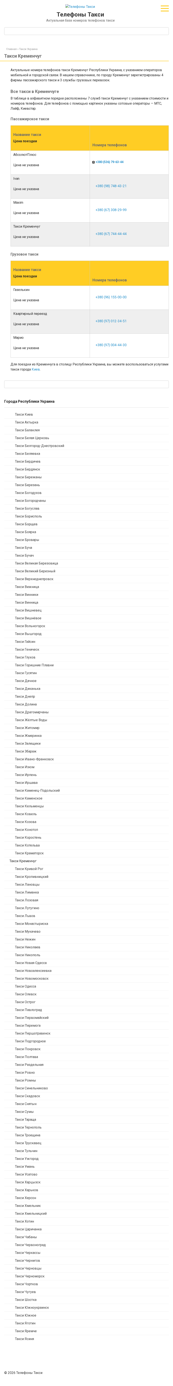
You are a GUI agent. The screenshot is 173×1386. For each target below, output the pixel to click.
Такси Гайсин (25, 642)
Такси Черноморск (30, 1276)
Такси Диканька (27, 689)
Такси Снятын (25, 1104)
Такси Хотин (24, 1221)
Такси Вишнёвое (28, 618)
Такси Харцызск (28, 1182)
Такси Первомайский (32, 1018)
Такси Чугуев (25, 1292)
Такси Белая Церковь (32, 438)
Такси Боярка (25, 532)
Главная (11, 49)
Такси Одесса (25, 986)
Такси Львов (25, 916)
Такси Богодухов (28, 493)
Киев (36, 369)
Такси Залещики (28, 743)
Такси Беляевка (27, 454)
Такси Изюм (24, 767)
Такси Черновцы (28, 1268)
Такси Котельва (27, 845)
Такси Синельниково (31, 1088)
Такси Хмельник (28, 1206)
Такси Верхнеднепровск (34, 579)
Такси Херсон (25, 1198)
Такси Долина (26, 704)
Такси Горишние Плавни (34, 665)
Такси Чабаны (26, 1237)
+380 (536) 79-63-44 (109, 162)
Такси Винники (26, 595)
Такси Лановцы (27, 885)
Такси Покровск (28, 1049)
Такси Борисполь (28, 516)
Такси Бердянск (27, 469)
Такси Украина (28, 49)
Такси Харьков (26, 1190)
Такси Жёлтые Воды (31, 720)
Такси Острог (25, 1002)
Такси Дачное (25, 681)
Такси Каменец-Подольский (37, 790)
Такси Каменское (28, 798)
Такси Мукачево (28, 932)
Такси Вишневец (28, 610)
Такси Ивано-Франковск (34, 759)
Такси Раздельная (29, 1065)
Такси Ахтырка (26, 422)
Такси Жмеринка (28, 736)
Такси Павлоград (28, 1010)
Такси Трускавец (28, 1143)
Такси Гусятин (26, 673)
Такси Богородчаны (30, 501)
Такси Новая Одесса (31, 963)
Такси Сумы (24, 1112)
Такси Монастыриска (31, 924)
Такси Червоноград (30, 1245)
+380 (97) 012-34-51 (111, 321)
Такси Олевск (25, 994)
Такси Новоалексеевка (33, 971)
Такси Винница (26, 602)
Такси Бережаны (28, 477)
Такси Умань (25, 1167)
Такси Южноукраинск (32, 1308)
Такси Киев (24, 414)
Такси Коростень (28, 837)
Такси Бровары (27, 540)
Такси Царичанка (28, 1229)
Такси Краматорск (29, 853)
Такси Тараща (25, 1120)
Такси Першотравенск (32, 1033)
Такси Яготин (25, 1323)
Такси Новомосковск (32, 979)
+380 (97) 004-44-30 (111, 345)
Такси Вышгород (28, 634)
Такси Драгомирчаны (32, 712)
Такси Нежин (25, 939)
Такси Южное (25, 1315)
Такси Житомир (27, 728)
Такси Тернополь (28, 1127)
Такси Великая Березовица (36, 563)
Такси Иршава (26, 783)
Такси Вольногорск (30, 626)
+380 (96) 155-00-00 (111, 297)
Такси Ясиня (24, 1339)
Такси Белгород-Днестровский (39, 446)
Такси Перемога (28, 1026)
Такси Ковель (26, 814)
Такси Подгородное (30, 1041)
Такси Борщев (26, 524)
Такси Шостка (25, 1300)
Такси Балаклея (27, 430)
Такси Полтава (26, 1057)
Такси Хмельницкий (31, 1214)
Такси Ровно (25, 1073)
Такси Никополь (27, 955)
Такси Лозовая (26, 900)
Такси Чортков (26, 1284)
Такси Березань (27, 485)
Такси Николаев (27, 947)
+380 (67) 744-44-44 (111, 234)
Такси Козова (25, 822)
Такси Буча (23, 548)
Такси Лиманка (27, 892)
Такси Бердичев (28, 461)
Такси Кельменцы (29, 806)
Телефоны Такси (80, 14)
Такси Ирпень (26, 775)
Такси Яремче (26, 1331)
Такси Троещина (27, 1135)
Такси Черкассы (28, 1253)
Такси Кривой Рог (29, 869)
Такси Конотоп (26, 830)
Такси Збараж (25, 751)
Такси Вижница (27, 587)
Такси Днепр (25, 696)
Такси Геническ (27, 649)
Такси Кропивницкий (31, 877)
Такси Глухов (25, 657)
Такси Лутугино (27, 908)
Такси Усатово (26, 1174)
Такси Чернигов (27, 1261)
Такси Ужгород (27, 1159)
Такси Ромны (25, 1080)
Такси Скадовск (27, 1096)
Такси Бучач (24, 555)
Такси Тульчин (26, 1151)
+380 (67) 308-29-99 (111, 210)
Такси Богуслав (27, 508)
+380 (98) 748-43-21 (111, 186)
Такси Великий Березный (35, 571)
